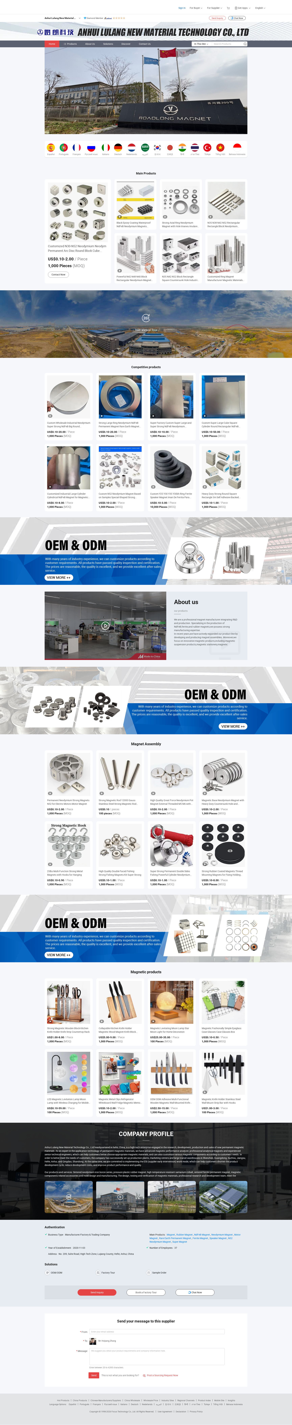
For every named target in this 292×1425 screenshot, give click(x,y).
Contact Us (145, 43)
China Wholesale (132, 1400)
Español (72, 1404)
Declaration (181, 1411)
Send (93, 1375)
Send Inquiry (217, 18)
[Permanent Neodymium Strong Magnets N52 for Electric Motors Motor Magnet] (68, 774)
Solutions (108, 43)
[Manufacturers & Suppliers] (46, 7)
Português (84, 1404)
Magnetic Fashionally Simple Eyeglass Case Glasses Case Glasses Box (221, 1030)
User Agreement (165, 1411)
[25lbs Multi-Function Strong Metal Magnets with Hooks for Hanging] (68, 845)
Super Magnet (179, 1241)
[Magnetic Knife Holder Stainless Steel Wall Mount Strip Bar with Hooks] (223, 1073)
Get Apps (242, 7)
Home (52, 43)
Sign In (182, 7)
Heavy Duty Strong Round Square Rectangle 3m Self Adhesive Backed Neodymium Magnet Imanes (220, 495)
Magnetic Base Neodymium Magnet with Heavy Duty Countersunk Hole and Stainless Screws (223, 802)
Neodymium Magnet (222, 1234)
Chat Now (238, 18)
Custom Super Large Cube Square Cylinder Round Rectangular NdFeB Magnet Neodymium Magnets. (220, 424)
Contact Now (58, 274)
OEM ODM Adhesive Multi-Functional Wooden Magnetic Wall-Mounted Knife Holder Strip (170, 1101)
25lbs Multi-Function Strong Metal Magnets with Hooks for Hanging (65, 873)
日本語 (178, 1404)
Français (97, 1404)
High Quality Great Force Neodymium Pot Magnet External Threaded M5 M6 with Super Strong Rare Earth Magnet (171, 802)
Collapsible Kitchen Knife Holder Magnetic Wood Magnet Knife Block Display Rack (117, 1030)
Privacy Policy (196, 1411)
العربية (159, 1404)
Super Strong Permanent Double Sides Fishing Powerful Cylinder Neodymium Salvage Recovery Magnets (170, 873)
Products (72, 43)
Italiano (123, 1404)
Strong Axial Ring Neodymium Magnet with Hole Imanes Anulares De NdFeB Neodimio (180, 224)
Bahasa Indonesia (234, 1404)
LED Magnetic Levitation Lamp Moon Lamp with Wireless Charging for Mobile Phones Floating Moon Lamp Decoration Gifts (68, 1101)
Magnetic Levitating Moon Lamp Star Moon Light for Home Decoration (169, 1030)
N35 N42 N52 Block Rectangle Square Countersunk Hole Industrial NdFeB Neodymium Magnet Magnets (180, 278)
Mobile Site (219, 1400)
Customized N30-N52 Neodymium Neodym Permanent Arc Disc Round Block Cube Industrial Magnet (77, 248)
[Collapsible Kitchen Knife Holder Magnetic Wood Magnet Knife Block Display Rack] (120, 1002)
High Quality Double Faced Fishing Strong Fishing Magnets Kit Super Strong (120, 873)
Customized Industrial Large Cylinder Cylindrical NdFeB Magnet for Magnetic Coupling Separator (67, 495)
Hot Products (63, 1400)
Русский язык (110, 1404)
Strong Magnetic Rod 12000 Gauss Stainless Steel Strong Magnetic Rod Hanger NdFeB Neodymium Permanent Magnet (119, 802)
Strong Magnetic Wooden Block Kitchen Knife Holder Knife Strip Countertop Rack (68, 1030)
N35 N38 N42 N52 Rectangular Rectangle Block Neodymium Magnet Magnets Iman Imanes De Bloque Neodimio (225, 224)
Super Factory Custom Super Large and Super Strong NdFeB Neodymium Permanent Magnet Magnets (170, 424)
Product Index (204, 1400)
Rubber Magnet (184, 1234)
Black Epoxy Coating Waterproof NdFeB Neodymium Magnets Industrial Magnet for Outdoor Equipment (134, 224)
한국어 (168, 1404)
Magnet (171, 1234)
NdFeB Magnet (202, 1234)
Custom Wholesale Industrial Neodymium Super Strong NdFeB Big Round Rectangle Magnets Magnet (68, 424)
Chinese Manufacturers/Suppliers (106, 1400)
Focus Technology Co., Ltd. (124, 1411)
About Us (90, 43)
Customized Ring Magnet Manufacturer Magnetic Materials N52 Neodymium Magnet (225, 278)
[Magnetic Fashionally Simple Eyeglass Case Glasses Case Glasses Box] (223, 1002)
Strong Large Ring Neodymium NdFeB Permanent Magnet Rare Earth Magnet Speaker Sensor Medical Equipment (119, 424)
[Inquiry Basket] (228, 7)
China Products (80, 1400)
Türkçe (207, 1404)
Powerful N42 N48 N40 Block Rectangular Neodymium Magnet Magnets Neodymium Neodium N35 (135, 278)
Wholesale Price (150, 1400)
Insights (231, 1400)
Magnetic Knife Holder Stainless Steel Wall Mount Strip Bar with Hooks (221, 1101)
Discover (125, 43)
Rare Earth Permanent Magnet (175, 1238)
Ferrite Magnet (200, 1238)
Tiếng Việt (218, 1404)
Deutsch (134, 1404)
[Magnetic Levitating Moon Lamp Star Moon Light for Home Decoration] (171, 1002)
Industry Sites (168, 1400)
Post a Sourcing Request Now (160, 1375)
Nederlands (147, 1404)
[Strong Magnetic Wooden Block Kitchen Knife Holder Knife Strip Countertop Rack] (68, 1002)
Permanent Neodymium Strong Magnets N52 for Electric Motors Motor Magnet (68, 802)
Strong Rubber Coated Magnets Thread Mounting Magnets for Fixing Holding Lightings (222, 873)
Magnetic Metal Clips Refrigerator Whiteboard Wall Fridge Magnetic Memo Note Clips (119, 1101)
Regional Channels (185, 1400)
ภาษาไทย (196, 1404)
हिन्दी (186, 1404)
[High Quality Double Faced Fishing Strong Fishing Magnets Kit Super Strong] (120, 845)
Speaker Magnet (218, 1238)
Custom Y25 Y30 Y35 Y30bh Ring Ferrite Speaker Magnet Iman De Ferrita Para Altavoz (171, 495)
